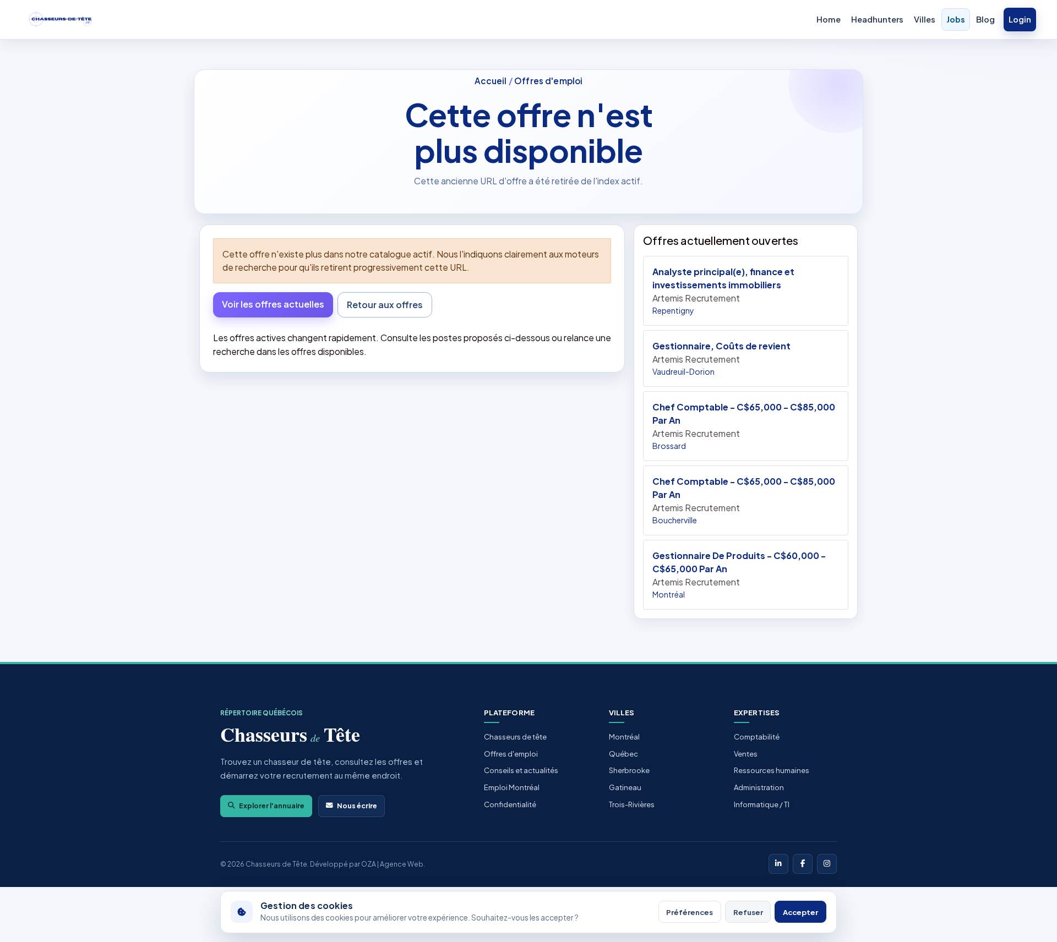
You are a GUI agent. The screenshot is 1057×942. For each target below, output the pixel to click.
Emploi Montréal (512, 787)
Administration (759, 787)
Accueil (491, 80)
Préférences (689, 912)
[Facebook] (803, 864)
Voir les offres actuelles (273, 304)
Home (828, 19)
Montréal (624, 736)
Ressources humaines (771, 770)
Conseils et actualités (521, 770)
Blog (985, 19)
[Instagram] (827, 864)
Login (1020, 19)
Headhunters (877, 19)
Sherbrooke (629, 770)
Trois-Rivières (632, 804)
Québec (623, 753)
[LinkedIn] (778, 864)
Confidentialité (510, 804)
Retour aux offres (385, 304)
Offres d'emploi (548, 80)
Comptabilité (757, 736)
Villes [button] (924, 19)
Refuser (748, 912)
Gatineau (625, 787)
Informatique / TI (761, 804)
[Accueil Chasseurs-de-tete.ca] (60, 20)
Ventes (746, 753)
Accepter (800, 912)
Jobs (955, 19)
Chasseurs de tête (515, 736)
